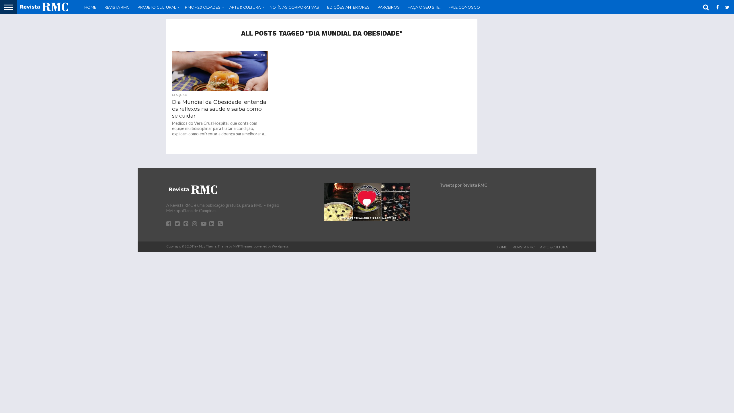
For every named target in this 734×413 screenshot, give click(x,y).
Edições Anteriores (348, 7)
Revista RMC (117, 7)
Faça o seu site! (424, 7)
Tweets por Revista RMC (463, 185)
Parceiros (389, 7)
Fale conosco (464, 7)
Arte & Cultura (554, 247)
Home (90, 7)
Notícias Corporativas (294, 7)
